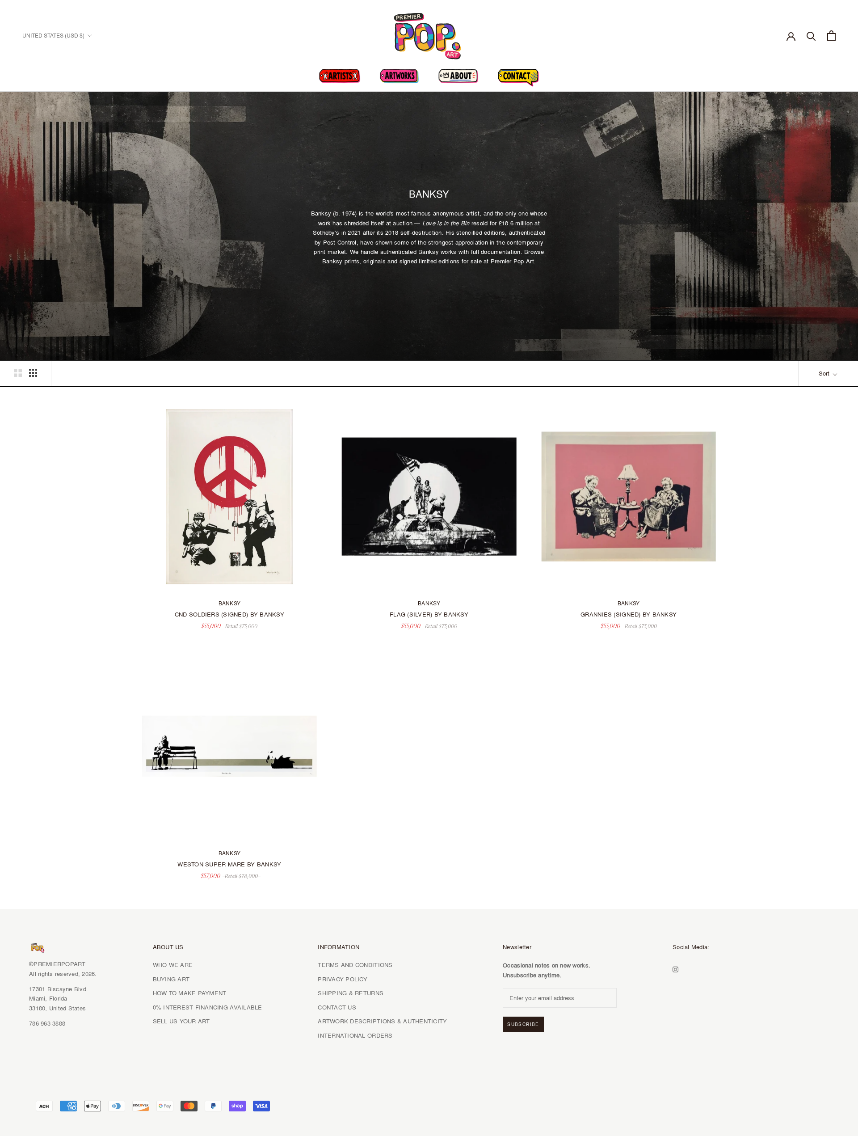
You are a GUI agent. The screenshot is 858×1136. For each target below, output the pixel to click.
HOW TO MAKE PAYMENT (190, 993)
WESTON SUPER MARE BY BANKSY (229, 864)
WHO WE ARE (173, 965)
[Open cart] (831, 35)
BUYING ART (171, 979)
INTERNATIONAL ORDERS (355, 1035)
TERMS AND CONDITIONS (355, 965)
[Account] (790, 35)
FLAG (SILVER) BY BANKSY (429, 614)
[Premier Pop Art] (429, 34)
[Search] (811, 35)
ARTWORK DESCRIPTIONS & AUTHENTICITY (382, 1021)
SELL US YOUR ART (181, 1021)
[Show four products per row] (33, 373)
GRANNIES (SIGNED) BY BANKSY (628, 614)
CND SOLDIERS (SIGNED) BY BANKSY (229, 614)
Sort (825, 373)
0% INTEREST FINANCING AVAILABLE (207, 1007)
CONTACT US (337, 1007)
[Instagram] (675, 968)
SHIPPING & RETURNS (350, 993)
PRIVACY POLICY (342, 979)
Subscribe (523, 1024)
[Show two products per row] (18, 373)
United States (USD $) (53, 35)
